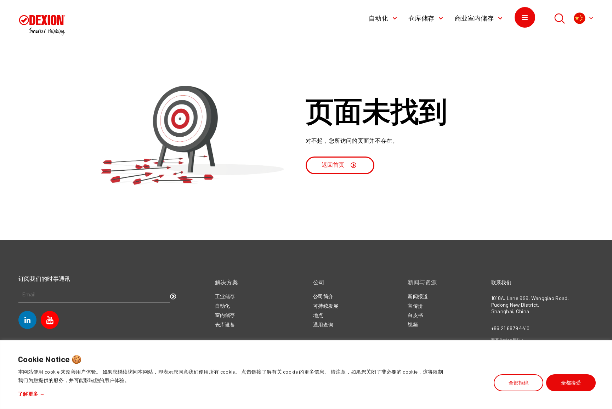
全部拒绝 (518, 383)
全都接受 (571, 383)
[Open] (591, 18)
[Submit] (173, 297)
